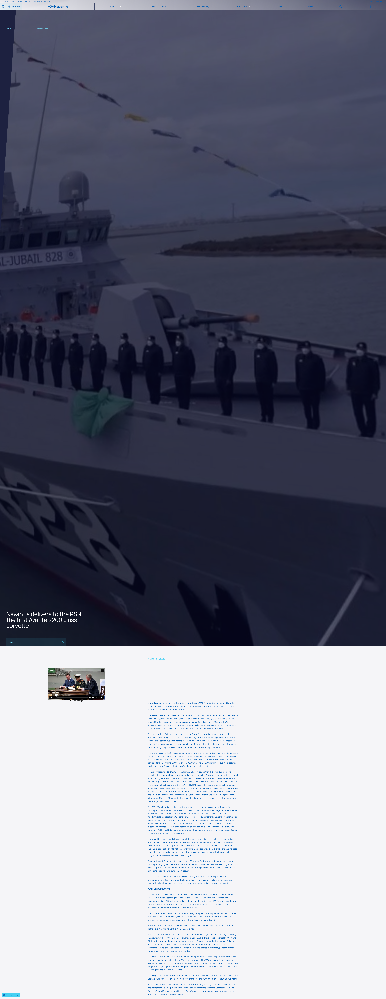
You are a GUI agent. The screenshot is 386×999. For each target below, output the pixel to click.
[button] (115, 6)
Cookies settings (12, 995)
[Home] (58, 6)
